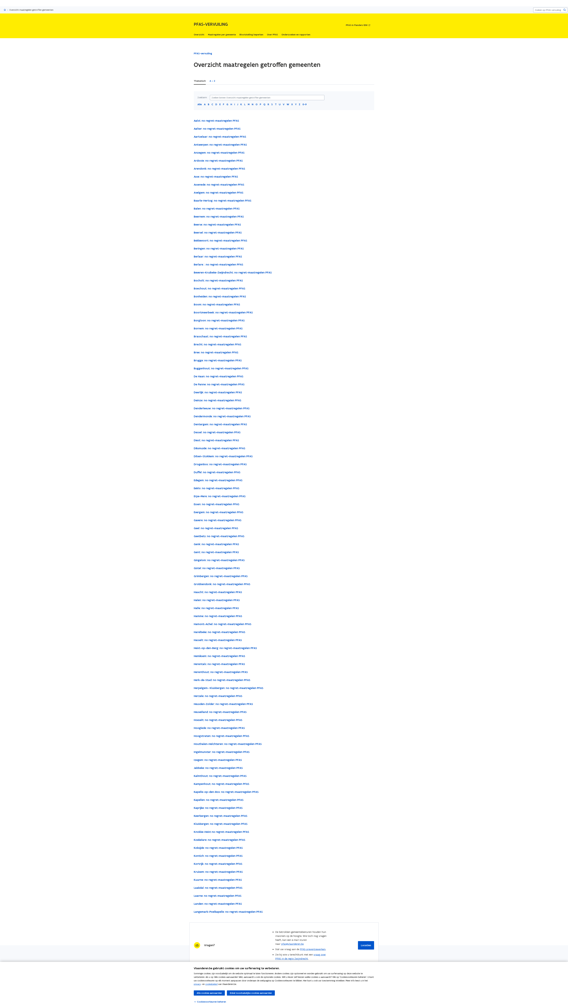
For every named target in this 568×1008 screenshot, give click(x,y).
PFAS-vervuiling (203, 53)
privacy (197, 984)
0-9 (304, 104)
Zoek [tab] (221, 80)
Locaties (366, 945)
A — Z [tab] (212, 80)
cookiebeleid (211, 984)
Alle (199, 104)
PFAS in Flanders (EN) (357, 25)
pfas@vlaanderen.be (292, 944)
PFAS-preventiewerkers (313, 949)
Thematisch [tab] (200, 80)
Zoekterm (202, 97)
